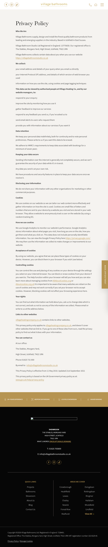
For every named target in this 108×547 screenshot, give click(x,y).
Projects (30, 487)
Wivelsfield (89, 505)
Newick (65, 505)
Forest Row (65, 509)
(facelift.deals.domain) (60, 441)
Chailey (65, 500)
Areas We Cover (77, 482)
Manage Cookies (26, 541)
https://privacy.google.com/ (78, 238)
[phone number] (91, 4)
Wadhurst (66, 514)
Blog (31, 505)
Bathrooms (30, 491)
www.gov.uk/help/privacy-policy (30, 380)
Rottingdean (89, 491)
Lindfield (89, 509)
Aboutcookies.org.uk (25, 284)
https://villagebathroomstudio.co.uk (32, 58)
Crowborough (65, 487)
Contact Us (30, 509)
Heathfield (65, 491)
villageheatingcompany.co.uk (28, 320)
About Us (30, 500)
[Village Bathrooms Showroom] (54, 5)
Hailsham (89, 500)
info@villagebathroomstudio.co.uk (42, 365)
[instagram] (11, 4)
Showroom (30, 496)
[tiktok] (17, 4)
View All (88, 514)
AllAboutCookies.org (62, 281)
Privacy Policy (13, 541)
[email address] (96, 4)
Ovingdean (89, 487)
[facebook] (6, 4)
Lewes (65, 496)
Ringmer (89, 496)
